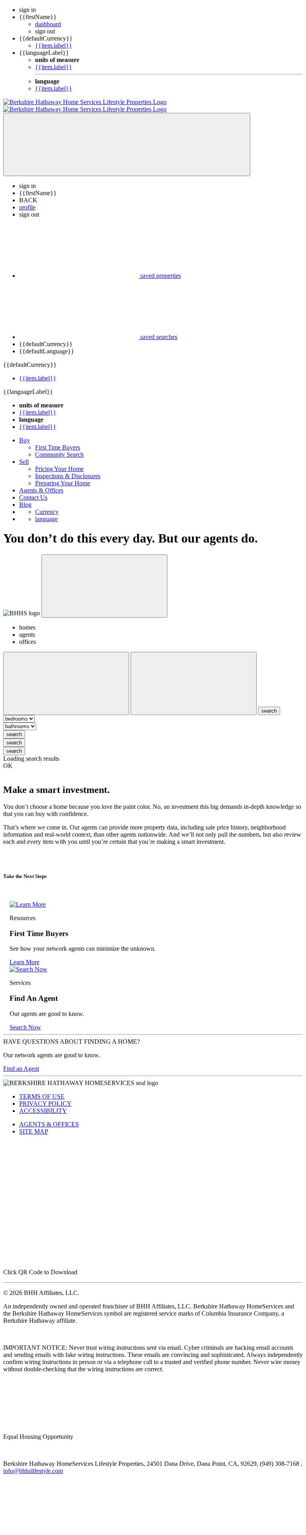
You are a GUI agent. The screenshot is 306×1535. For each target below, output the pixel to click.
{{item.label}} (53, 45)
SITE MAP (33, 1124)
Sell (24, 454)
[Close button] (104, 579)
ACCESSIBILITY (43, 1103)
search (14, 727)
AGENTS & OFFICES (49, 1117)
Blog (25, 497)
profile (27, 200)
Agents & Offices (41, 483)
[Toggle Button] (126, 137)
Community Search (59, 447)
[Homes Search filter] (194, 676)
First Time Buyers (57, 440)
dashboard (48, 24)
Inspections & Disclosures (67, 468)
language (46, 511)
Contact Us (33, 490)
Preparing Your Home (62, 476)
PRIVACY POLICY (45, 1096)
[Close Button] (66, 676)
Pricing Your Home (59, 461)
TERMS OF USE (42, 1089)
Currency (47, 504)
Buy (24, 433)
